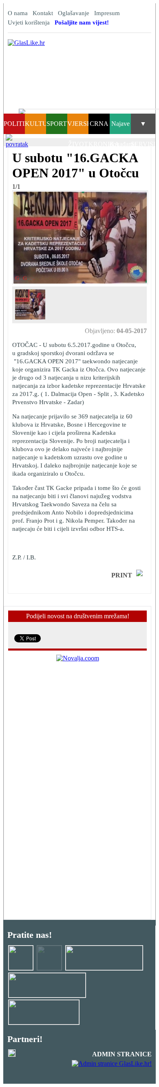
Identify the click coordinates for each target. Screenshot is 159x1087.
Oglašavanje (73, 13)
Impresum (107, 13)
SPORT (56, 123)
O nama (18, 13)
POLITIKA (19, 123)
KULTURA (41, 123)
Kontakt (43, 13)
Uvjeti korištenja (29, 22)
